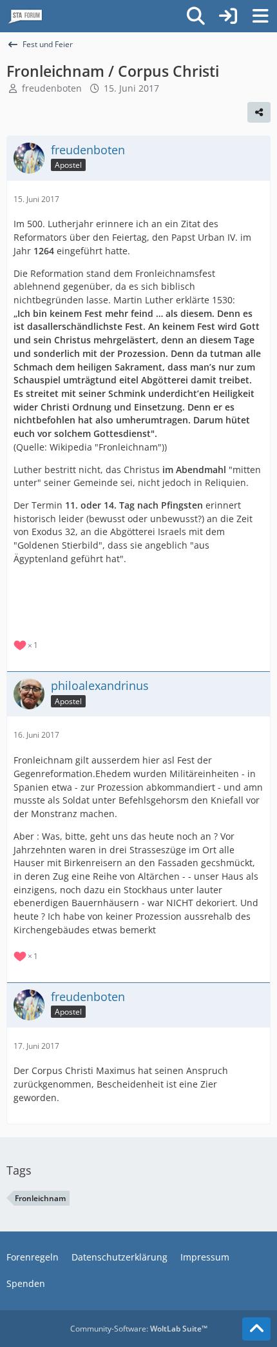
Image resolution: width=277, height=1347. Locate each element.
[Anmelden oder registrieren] (228, 16)
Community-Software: (138, 1328)
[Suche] (196, 16)
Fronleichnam (40, 1198)
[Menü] (260, 16)
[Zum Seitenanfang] (256, 1329)
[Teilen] (259, 112)
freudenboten (52, 88)
